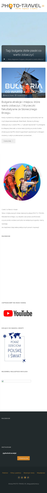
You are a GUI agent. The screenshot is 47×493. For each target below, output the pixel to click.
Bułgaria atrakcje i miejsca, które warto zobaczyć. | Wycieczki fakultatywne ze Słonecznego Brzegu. (21, 107)
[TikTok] (28, 477)
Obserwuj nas (23, 458)
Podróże (5, 473)
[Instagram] (25, 477)
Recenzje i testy (29, 473)
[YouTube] (22, 477)
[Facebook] (18, 477)
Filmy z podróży (15, 473)
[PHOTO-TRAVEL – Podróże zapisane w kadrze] (21, 6)
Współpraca (41, 473)
